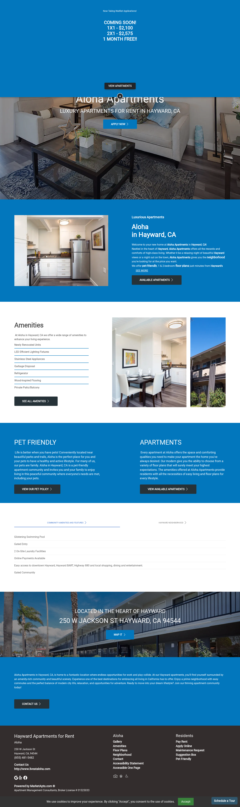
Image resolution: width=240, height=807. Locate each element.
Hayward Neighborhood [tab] (171, 523)
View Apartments (120, 85)
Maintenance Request (190, 750)
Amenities (119, 746)
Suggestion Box (186, 754)
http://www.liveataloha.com (32, 769)
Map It (118, 634)
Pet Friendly (183, 759)
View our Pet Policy (35, 489)
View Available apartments (166, 489)
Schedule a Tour (224, 800)
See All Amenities (34, 401)
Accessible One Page (126, 767)
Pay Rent (181, 741)
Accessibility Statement (128, 763)
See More (142, 270)
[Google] (16, 777)
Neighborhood (122, 754)
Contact (118, 759)
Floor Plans (120, 750)
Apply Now (118, 124)
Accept (185, 801)
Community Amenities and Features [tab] (65, 523)
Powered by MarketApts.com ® (34, 786)
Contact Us (30, 703)
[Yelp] (21, 777)
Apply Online (184, 746)
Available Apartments (155, 279)
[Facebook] (25, 777)
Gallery (117, 741)
